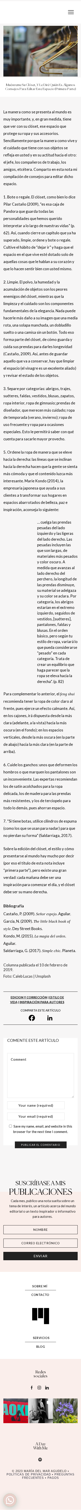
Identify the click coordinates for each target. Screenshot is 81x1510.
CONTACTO (40, 1295)
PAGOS (53, 1477)
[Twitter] (41, 1018)
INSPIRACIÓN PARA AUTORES (42, 1002)
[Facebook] (31, 1018)
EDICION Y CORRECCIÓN (29, 997)
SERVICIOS (41, 1338)
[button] (15, 1410)
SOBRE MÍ (39, 1286)
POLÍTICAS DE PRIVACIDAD (30, 1474)
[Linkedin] (50, 1018)
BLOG (40, 1346)
